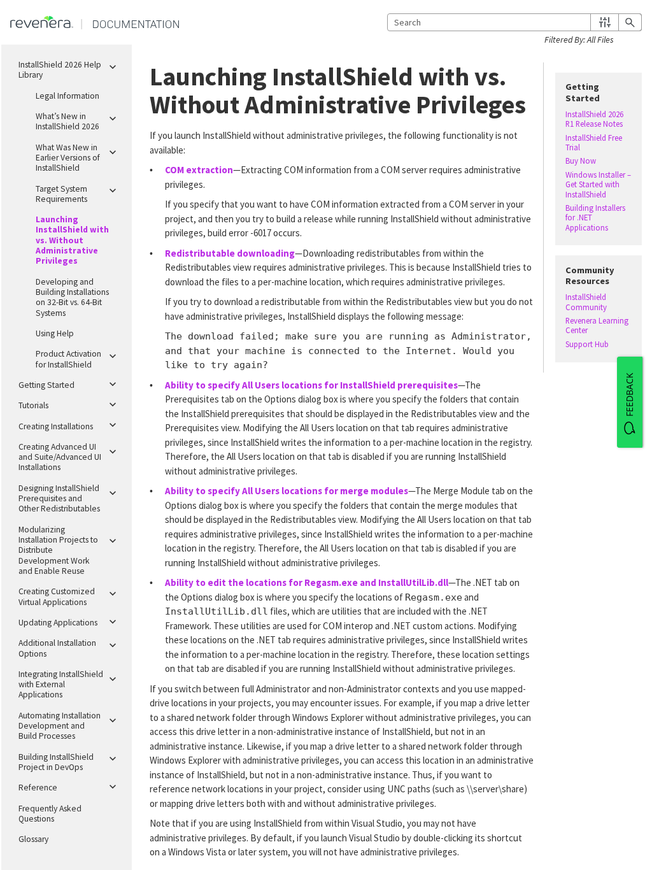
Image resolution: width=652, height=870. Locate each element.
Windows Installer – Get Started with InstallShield (598, 184)
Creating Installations (55, 426)
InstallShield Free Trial (593, 142)
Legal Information (67, 95)
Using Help (55, 333)
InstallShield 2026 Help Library (59, 69)
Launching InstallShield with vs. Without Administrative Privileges (72, 240)
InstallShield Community (586, 301)
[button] (604, 22)
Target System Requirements (61, 193)
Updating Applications (57, 622)
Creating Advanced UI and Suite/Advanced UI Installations (59, 457)
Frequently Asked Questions (50, 813)
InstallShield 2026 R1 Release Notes (594, 119)
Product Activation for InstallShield (68, 358)
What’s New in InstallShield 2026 (67, 121)
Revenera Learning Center (596, 325)
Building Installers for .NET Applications (595, 217)
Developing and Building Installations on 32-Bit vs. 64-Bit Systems (72, 297)
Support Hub (587, 344)
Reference (37, 787)
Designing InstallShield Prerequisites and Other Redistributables (59, 499)
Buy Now (580, 161)
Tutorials (33, 405)
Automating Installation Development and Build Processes (59, 726)
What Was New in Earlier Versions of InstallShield (68, 158)
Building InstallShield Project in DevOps (56, 762)
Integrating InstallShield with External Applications (60, 685)
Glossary (33, 839)
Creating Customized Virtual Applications (56, 596)
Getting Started (46, 385)
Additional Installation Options (57, 648)
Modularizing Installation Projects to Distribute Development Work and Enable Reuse (58, 550)
